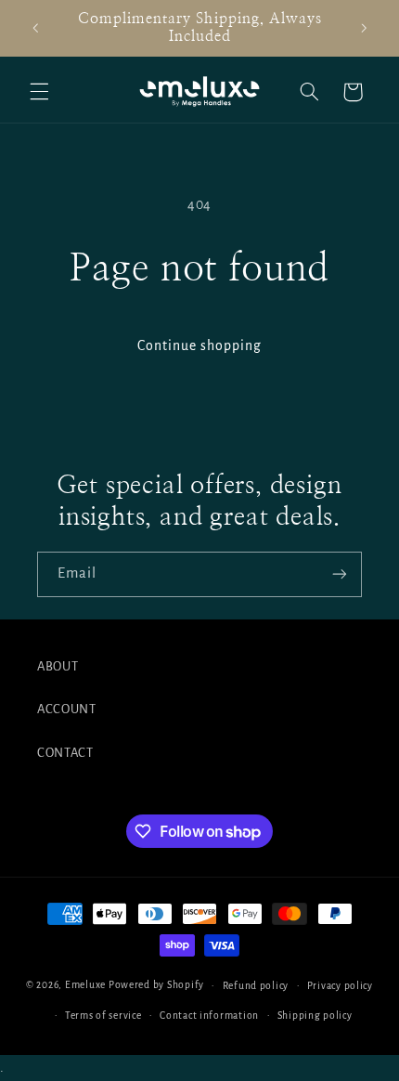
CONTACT (65, 753)
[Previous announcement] (35, 27)
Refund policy (256, 986)
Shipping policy (315, 1015)
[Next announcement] (363, 27)
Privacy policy (340, 986)
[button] (39, 92)
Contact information (209, 1015)
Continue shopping (200, 345)
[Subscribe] (339, 574)
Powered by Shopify (156, 985)
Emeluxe (85, 985)
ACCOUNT (66, 709)
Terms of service (103, 1015)
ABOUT (57, 666)
